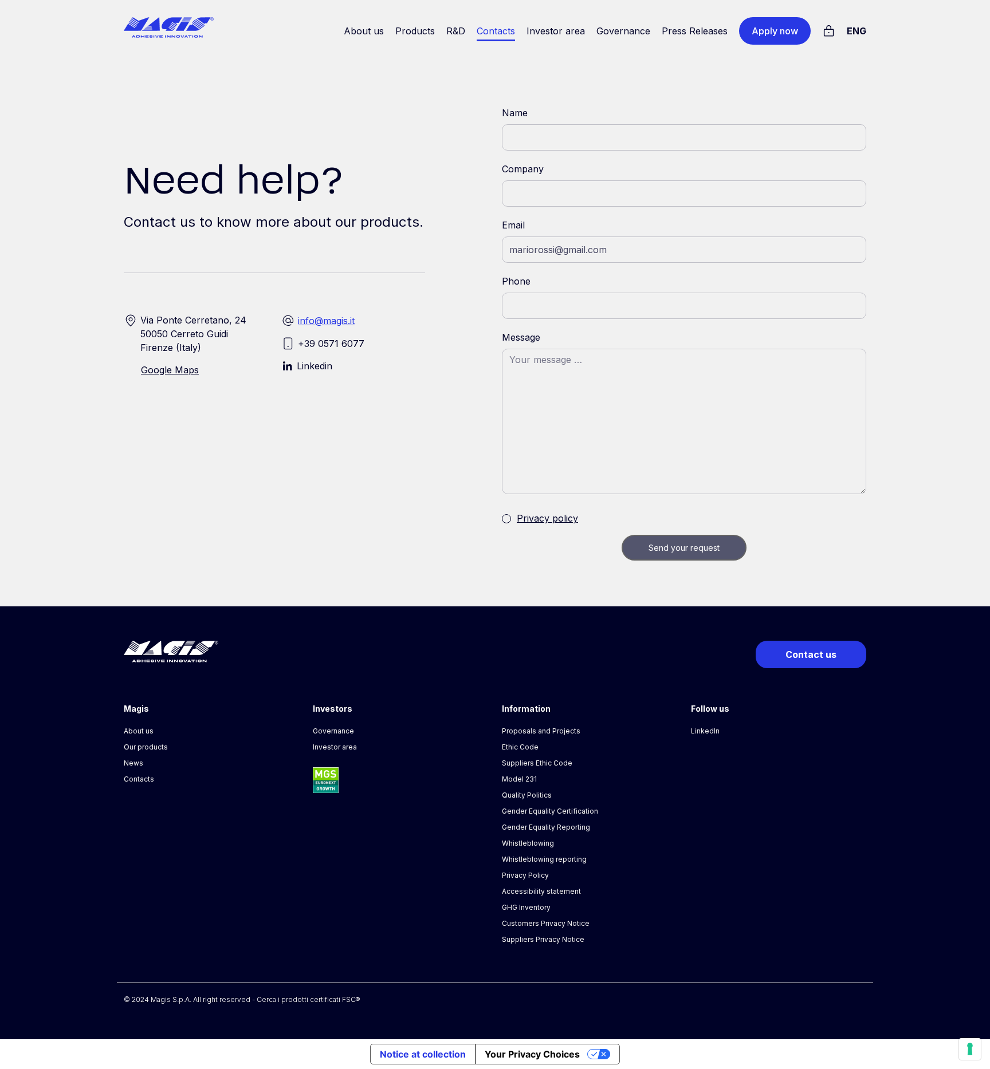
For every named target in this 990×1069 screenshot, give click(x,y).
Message (521, 337)
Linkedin (314, 366)
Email (513, 225)
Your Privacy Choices (532, 1054)
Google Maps (170, 370)
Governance (623, 31)
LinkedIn (705, 731)
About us (364, 31)
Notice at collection (423, 1054)
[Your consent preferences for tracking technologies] (970, 1049)
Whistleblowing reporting (544, 859)
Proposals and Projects (541, 731)
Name (515, 113)
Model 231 (519, 779)
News (133, 763)
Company (523, 169)
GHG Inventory (526, 907)
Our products (146, 747)
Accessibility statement (541, 891)
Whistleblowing (528, 843)
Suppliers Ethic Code (537, 763)
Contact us (810, 654)
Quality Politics (527, 795)
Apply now (775, 31)
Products (415, 31)
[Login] (828, 29)
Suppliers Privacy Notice (543, 939)
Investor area (556, 31)
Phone (516, 281)
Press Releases (695, 31)
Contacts (496, 31)
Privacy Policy (525, 875)
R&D (455, 31)
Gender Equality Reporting (546, 827)
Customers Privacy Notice (546, 923)
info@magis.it (326, 320)
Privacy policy (547, 518)
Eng (856, 31)
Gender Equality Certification (550, 811)
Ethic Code (520, 747)
